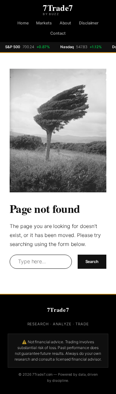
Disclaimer (89, 23)
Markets (44, 23)
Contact (57, 33)
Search (92, 261)
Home (23, 23)
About (66, 23)
